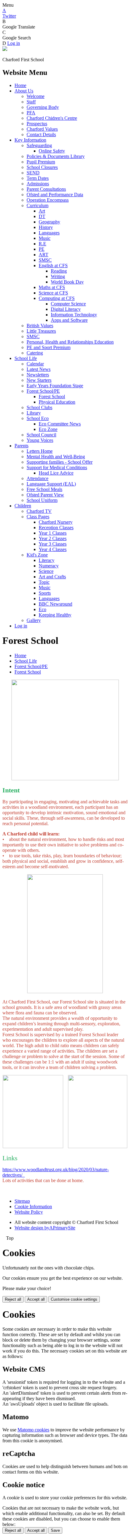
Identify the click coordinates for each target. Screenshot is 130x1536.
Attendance (37, 478)
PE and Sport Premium (48, 347)
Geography (49, 221)
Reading (59, 271)
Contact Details (41, 134)
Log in (13, 43)
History (46, 227)
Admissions (38, 183)
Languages (49, 232)
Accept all (36, 1299)
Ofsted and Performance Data (55, 194)
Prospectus (37, 123)
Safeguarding (39, 145)
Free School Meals (44, 489)
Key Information (30, 140)
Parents (21, 445)
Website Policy (29, 1212)
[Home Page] (4, 49)
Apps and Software (69, 320)
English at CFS (53, 265)
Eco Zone (48, 429)
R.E (42, 243)
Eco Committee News (60, 423)
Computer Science (68, 303)
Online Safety (52, 150)
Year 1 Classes (53, 533)
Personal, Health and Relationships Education (70, 342)
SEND (33, 172)
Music (44, 238)
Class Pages (38, 516)
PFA (31, 112)
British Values (40, 325)
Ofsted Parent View (45, 494)
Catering (35, 352)
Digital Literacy (66, 309)
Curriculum (37, 205)
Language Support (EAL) (51, 483)
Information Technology (74, 314)
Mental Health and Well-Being (56, 456)
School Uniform (42, 500)
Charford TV (39, 511)
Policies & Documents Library (56, 156)
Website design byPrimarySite (45, 1227)
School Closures (42, 167)
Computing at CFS (57, 298)
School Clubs (39, 407)
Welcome (35, 96)
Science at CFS (53, 292)
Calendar (35, 363)
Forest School (52, 396)
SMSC (45, 260)
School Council (41, 434)
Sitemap (22, 1201)
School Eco (38, 418)
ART (43, 254)
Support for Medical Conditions (57, 467)
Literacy (46, 560)
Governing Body (43, 107)
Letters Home (40, 451)
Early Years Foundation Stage (55, 385)
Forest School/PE (43, 391)
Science (46, 571)
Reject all (13, 1299)
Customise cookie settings (74, 1299)
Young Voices (40, 440)
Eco (42, 609)
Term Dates (38, 178)
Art (42, 210)
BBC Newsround (55, 604)
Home (20, 85)
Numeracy (49, 565)
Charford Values (42, 129)
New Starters (39, 380)
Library (34, 412)
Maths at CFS (52, 287)
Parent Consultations (46, 189)
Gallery (34, 620)
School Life (26, 358)
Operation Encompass (48, 200)
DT (42, 216)
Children (23, 505)
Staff (31, 101)
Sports (45, 593)
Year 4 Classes (53, 549)
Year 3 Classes (53, 543)
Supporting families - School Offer (60, 462)
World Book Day (67, 281)
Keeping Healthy (55, 614)
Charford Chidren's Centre (52, 118)
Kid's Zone (37, 554)
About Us (24, 90)
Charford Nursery (56, 522)
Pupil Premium (41, 161)
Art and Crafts (52, 576)
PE (41, 249)
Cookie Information (33, 1206)
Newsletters (38, 374)
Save (55, 1530)
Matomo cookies (33, 1429)
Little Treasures (41, 331)
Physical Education (57, 402)
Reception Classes (56, 527)
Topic (44, 582)
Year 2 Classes (53, 538)
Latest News (38, 369)
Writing (58, 276)
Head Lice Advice (56, 473)
